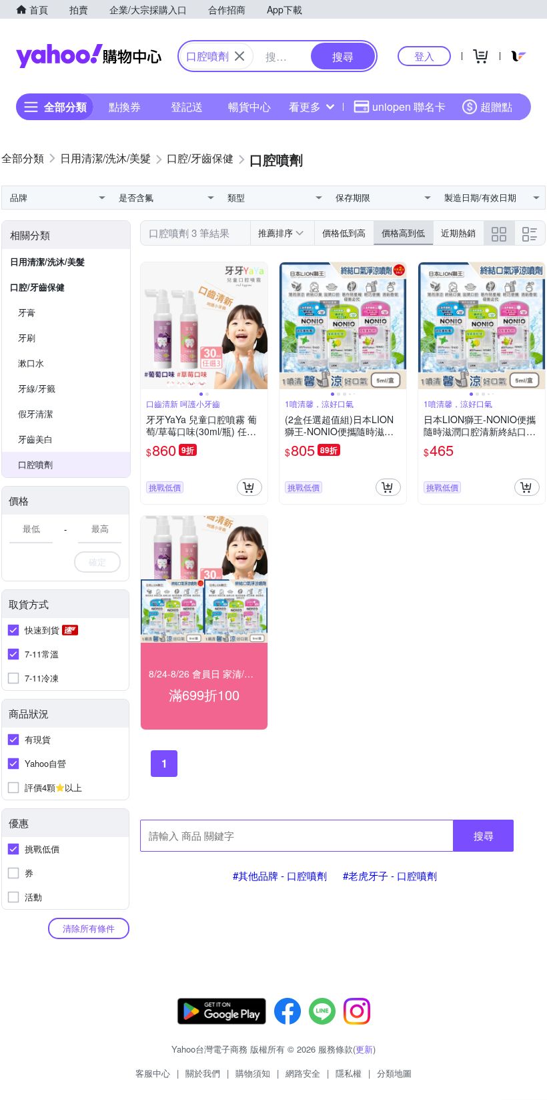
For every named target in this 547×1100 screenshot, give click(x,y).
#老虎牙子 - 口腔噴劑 (390, 875)
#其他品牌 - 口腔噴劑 (280, 875)
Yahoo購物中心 (88, 56)
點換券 (125, 106)
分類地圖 (394, 1073)
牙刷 (26, 337)
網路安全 (303, 1073)
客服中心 (152, 1073)
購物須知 (252, 1073)
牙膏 (26, 312)
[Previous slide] (149, 325)
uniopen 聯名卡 (409, 106)
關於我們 (202, 1073)
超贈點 (496, 106)
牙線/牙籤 (36, 388)
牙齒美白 (35, 439)
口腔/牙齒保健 (37, 286)
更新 (364, 1049)
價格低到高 (344, 232)
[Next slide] (258, 325)
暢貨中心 (249, 106)
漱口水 (31, 362)
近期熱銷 (458, 232)
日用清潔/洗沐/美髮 (47, 261)
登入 (424, 56)
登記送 (187, 106)
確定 (97, 561)
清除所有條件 (89, 928)
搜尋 (484, 835)
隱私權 (349, 1073)
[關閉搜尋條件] (239, 56)
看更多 (305, 106)
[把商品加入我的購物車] (249, 487)
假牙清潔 (35, 413)
